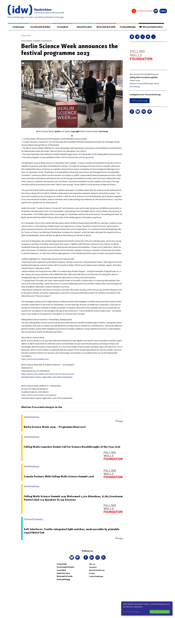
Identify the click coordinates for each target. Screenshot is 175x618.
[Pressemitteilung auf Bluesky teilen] (138, 111)
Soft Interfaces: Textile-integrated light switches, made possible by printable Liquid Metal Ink (71, 530)
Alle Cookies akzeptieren (159, 612)
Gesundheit (62, 26)
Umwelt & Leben (84, 26)
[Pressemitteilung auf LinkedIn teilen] (143, 111)
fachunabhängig (139, 100)
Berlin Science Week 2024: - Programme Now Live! (55, 427)
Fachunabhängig (127, 26)
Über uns (92, 564)
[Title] (142, 37)
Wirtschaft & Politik (106, 26)
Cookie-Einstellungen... (131, 612)
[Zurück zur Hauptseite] (163, 11)
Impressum (93, 567)
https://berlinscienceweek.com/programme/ (74, 157)
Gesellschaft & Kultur (40, 26)
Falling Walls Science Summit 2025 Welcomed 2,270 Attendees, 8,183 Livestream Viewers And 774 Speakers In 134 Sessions (73, 498)
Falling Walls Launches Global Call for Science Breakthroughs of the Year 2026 (72, 447)
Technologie (18, 26)
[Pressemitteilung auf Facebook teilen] (132, 111)
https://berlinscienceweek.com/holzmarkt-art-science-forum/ (48, 374)
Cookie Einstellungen (96, 576)
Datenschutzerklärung (96, 570)
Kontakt (92, 573)
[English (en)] (155, 11)
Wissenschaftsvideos (152, 26)
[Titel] (132, 37)
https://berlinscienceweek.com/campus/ (38, 395)
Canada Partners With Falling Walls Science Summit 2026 (59, 476)
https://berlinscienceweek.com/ (35, 359)
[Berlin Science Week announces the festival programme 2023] (137, 37)
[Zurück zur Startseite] (36, 11)
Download (103, 131)
